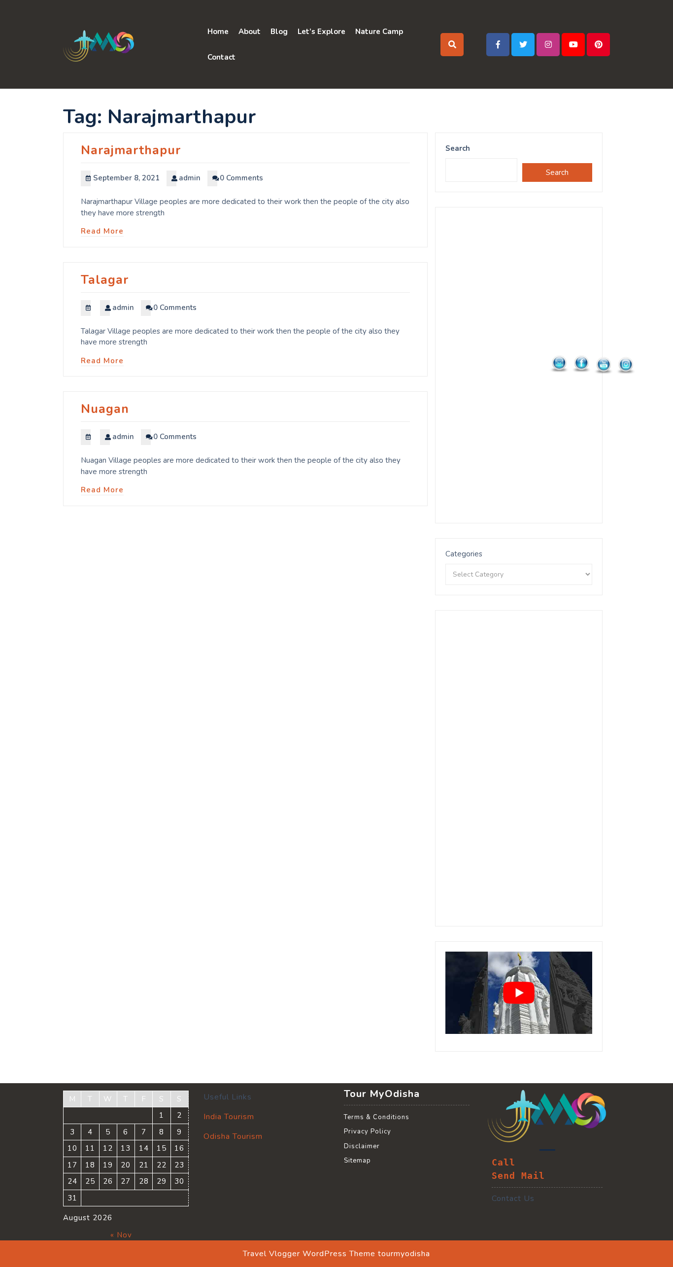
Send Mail (518, 1176)
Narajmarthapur (131, 150)
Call (503, 1162)
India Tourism (228, 1116)
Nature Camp (379, 31)
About (249, 31)
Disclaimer (362, 1146)
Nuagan (105, 409)
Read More (102, 231)
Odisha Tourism (233, 1136)
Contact (221, 57)
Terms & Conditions (376, 1117)
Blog (279, 31)
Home (218, 31)
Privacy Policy (367, 1131)
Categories (463, 554)
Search (457, 148)
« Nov (121, 1235)
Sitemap (357, 1160)
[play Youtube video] (518, 993)
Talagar (105, 280)
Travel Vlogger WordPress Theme (309, 1253)
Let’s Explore (321, 31)
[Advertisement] (518, 365)
